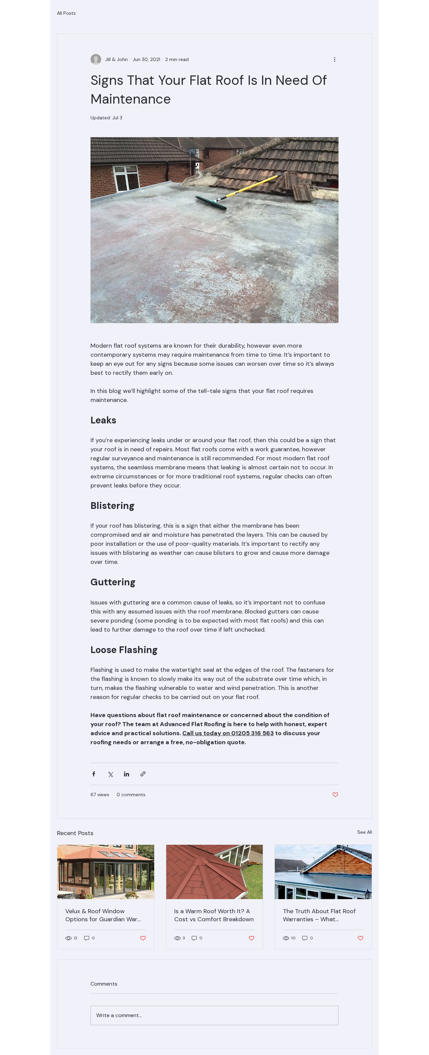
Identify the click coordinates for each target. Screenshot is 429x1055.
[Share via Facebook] (93, 774)
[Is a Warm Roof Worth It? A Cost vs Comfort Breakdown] (214, 872)
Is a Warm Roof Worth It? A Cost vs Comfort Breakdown (214, 915)
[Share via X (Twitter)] (110, 774)
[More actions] (334, 59)
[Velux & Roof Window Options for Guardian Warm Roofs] (105, 872)
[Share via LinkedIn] (126, 774)
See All (364, 832)
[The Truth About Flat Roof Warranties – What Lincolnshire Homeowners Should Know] (323, 872)
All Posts (66, 13)
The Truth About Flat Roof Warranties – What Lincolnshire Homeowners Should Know (319, 915)
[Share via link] (143, 774)
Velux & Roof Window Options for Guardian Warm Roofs (104, 915)
